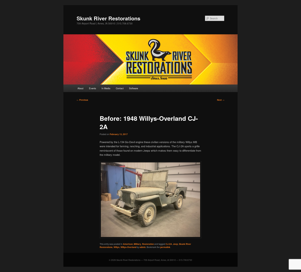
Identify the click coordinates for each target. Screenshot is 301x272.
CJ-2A (169, 244)
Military (137, 244)
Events (92, 88)
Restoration (148, 244)
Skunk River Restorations (108, 18)
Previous (82, 99)
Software (133, 88)
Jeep (175, 244)
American (128, 244)
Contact (120, 88)
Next (220, 99)
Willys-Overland (128, 247)
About (80, 88)
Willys (116, 247)
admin (143, 247)
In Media (106, 88)
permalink (165, 247)
